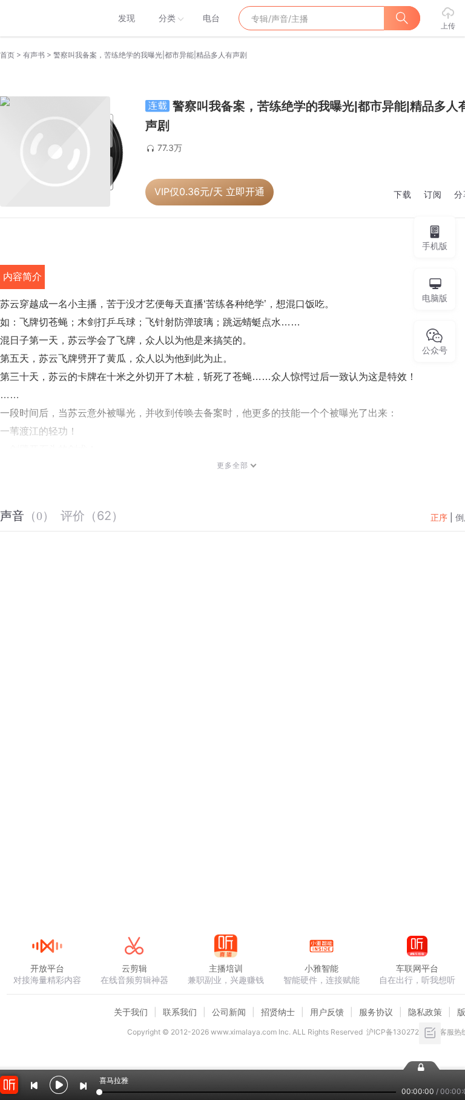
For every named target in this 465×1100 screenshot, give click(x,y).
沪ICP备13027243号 (401, 1031)
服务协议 (376, 1012)
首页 (7, 54)
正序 (438, 517)
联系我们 (180, 1012)
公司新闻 (229, 1012)
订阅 (433, 194)
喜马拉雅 (46, 18)
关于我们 (131, 1012)
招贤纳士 (278, 1012)
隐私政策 (425, 1012)
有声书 (34, 54)
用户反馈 (327, 1012)
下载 (403, 194)
